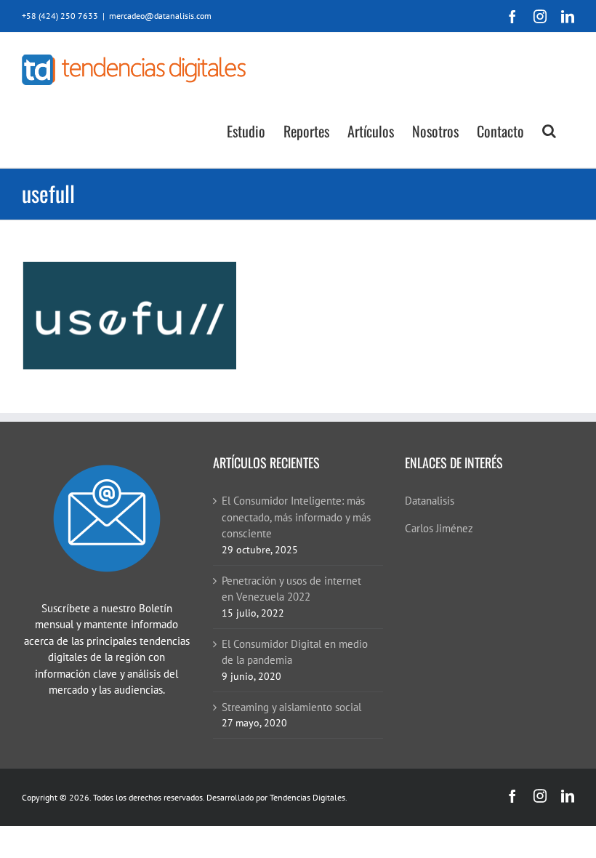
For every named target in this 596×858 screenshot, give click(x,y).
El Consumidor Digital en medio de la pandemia (295, 652)
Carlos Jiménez (439, 528)
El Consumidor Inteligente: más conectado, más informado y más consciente (296, 517)
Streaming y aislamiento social (291, 707)
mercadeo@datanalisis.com (160, 15)
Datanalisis (429, 501)
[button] (549, 129)
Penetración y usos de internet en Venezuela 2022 (291, 589)
